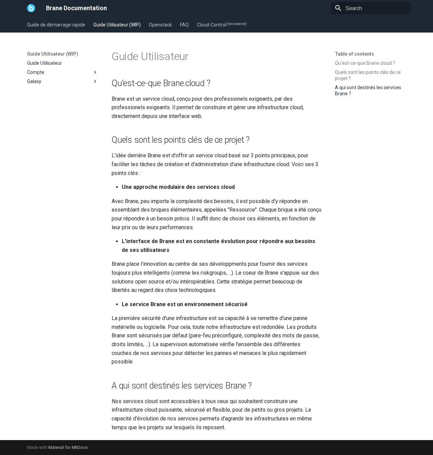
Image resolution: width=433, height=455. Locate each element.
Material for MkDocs (68, 447)
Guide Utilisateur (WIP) (117, 24)
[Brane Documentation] (31, 8)
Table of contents (354, 54)
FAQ (184, 24)
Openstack (160, 24)
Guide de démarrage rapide (56, 24)
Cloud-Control (222, 24)
